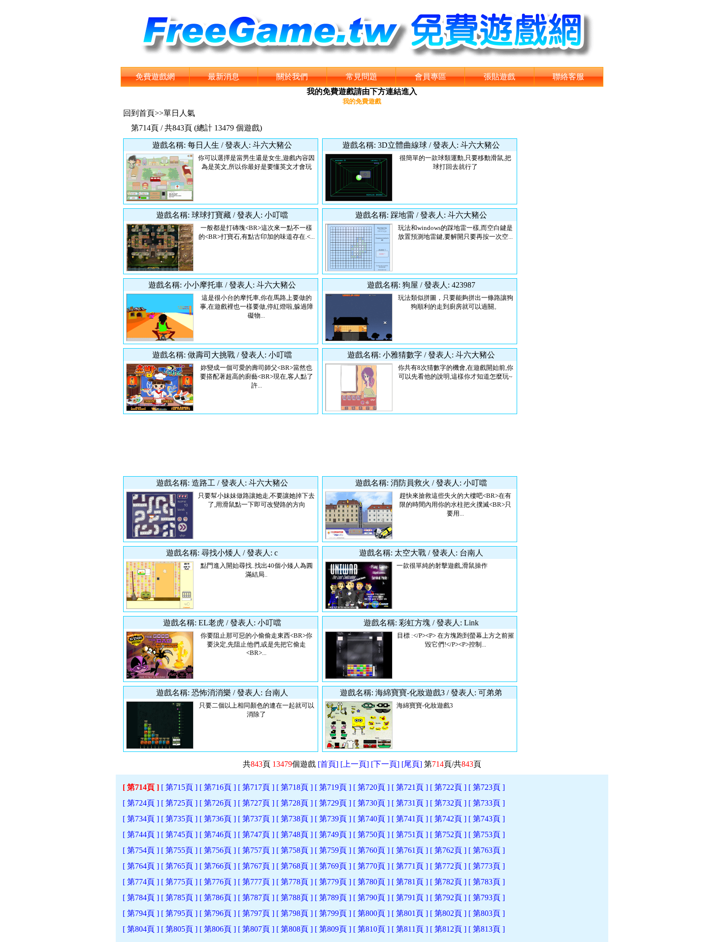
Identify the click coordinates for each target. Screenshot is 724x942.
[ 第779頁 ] (333, 881)
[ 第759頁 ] (333, 850)
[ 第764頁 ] (141, 866)
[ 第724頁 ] (141, 803)
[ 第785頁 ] (179, 897)
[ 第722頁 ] (448, 787)
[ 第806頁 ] (217, 929)
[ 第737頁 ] (256, 818)
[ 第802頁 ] (448, 913)
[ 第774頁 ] (141, 881)
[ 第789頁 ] (333, 897)
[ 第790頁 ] (371, 897)
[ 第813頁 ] (486, 929)
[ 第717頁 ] (256, 787)
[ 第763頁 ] (486, 850)
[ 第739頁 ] (333, 818)
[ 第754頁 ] (141, 850)
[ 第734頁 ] (141, 818)
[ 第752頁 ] (448, 834)
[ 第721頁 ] (410, 787)
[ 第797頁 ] (256, 913)
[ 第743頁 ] (486, 818)
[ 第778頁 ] (294, 881)
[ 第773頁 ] (486, 866)
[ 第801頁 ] (410, 913)
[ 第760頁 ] (371, 850)
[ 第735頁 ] (179, 818)
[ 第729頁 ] (333, 803)
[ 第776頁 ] (217, 881)
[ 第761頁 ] (410, 850)
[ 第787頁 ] (256, 897)
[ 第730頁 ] (371, 803)
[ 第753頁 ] (486, 834)
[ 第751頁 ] (410, 834)
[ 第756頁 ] (217, 850)
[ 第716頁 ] (217, 787)
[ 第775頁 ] (179, 881)
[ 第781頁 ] (410, 881)
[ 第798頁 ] (294, 913)
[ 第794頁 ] (141, 913)
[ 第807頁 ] (256, 929)
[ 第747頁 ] (256, 834)
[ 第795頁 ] (179, 913)
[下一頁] (385, 764)
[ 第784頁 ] (141, 897)
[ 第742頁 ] (448, 818)
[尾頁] (411, 764)
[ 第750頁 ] (371, 834)
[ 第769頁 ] (333, 866)
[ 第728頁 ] (294, 803)
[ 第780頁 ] (371, 881)
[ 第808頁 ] (294, 929)
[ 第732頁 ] (448, 803)
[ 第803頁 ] (486, 913)
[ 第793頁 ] (486, 897)
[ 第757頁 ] (256, 850)
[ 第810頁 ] (371, 929)
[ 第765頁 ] (179, 866)
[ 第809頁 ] (333, 929)
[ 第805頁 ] (179, 929)
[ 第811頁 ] (410, 929)
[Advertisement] (320, 445)
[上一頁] (354, 764)
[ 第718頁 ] (294, 787)
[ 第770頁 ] (371, 866)
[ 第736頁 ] (217, 818)
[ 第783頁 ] (486, 881)
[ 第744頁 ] (141, 834)
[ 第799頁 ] (333, 913)
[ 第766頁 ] (217, 866)
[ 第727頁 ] (256, 803)
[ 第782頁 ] (448, 881)
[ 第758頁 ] (294, 850)
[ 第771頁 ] (410, 866)
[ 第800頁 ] (371, 913)
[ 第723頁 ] (486, 787)
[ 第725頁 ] (179, 803)
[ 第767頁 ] (256, 866)
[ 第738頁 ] (294, 818)
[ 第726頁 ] (217, 803)
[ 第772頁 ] (448, 866)
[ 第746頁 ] (217, 834)
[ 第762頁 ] (448, 850)
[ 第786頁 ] (217, 897)
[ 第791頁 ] (410, 897)
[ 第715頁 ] (179, 787)
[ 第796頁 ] (217, 913)
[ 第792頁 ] (448, 897)
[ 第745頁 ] (179, 834)
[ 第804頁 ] (141, 929)
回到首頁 (139, 113)
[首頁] (328, 764)
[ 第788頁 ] (294, 897)
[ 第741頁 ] (410, 818)
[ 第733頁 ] (486, 803)
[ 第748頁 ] (294, 834)
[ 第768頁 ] (294, 866)
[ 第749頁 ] (333, 834)
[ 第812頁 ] (448, 929)
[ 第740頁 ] (371, 818)
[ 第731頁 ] (410, 803)
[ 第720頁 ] (371, 787)
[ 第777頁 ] (256, 881)
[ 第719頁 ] (333, 787)
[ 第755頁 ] (179, 850)
